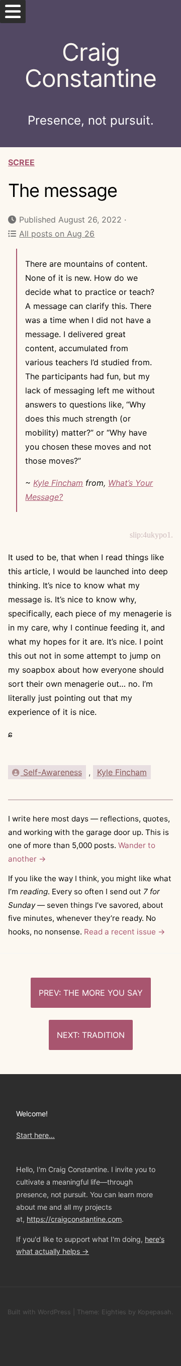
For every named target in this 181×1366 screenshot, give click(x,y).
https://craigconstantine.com (74, 1219)
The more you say (103, 993)
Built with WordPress (39, 1312)
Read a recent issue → (124, 931)
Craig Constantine (90, 65)
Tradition (103, 1035)
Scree (21, 162)
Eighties (114, 1312)
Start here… (35, 1135)
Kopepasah (154, 1312)
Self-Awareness (51, 772)
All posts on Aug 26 (57, 234)
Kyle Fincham (58, 483)
